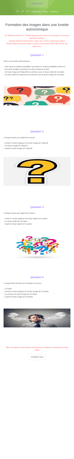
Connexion (54, 12)
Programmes (36, 12)
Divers (45, 12)
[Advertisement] (37, 375)
